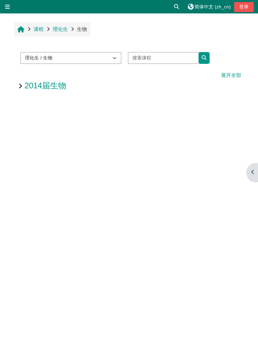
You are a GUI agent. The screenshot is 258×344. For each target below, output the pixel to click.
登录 (244, 6)
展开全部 (231, 75)
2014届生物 (45, 85)
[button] (176, 6)
